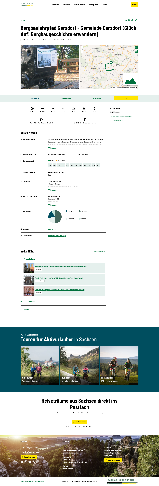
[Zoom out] (82, 49)
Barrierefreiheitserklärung (113, 450)
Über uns (65, 466)
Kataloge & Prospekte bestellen (73, 450)
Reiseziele (55, 5)
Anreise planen (68, 448)
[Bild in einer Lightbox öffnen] (50, 67)
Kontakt (23, 481)
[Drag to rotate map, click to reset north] (82, 52)
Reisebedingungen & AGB (112, 453)
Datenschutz (39, 481)
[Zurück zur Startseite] (27, 4)
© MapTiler (118, 87)
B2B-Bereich (67, 459)
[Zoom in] (82, 47)
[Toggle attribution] (137, 88)
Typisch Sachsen (79, 5)
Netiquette (108, 455)
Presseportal (67, 457)
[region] (109, 67)
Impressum (30, 481)
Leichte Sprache (109, 448)
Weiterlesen (52, 148)
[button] (155, 484)
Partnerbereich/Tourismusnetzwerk (75, 462)
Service (104, 5)
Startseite (23, 20)
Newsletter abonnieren (70, 453)
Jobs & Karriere (68, 469)
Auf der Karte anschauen (99, 251)
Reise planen (93, 5)
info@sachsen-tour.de (32, 452)
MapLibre (112, 87)
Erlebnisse (66, 5)
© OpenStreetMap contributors (128, 87)
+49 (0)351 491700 (32, 448)
